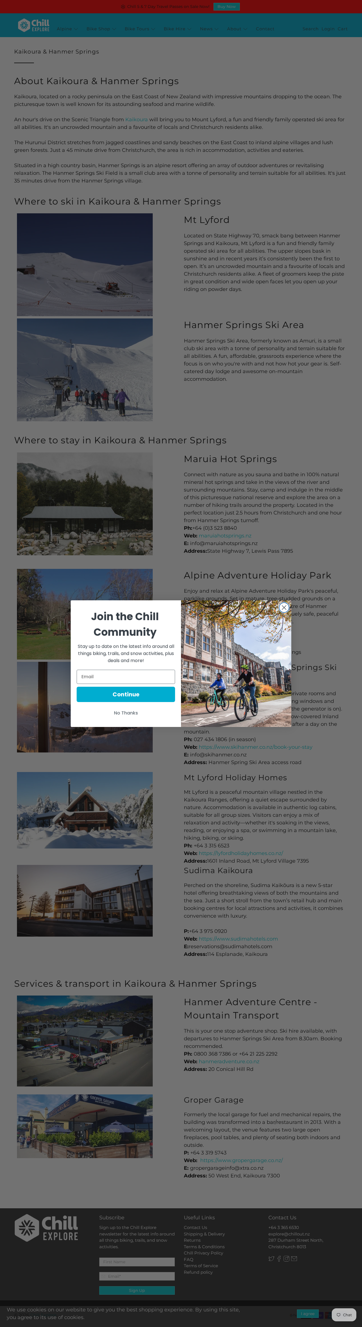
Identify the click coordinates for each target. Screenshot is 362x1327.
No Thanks (126, 713)
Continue (126, 694)
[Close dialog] (284, 608)
